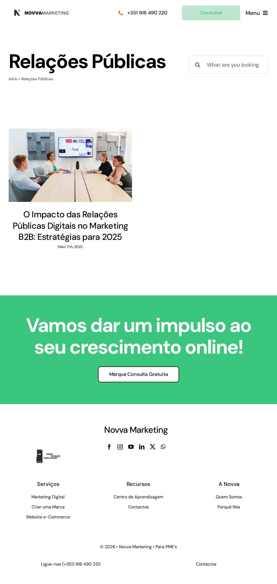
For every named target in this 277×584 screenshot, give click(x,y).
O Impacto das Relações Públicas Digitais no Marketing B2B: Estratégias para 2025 (70, 226)
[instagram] (120, 447)
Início (13, 78)
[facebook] (109, 447)
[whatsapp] (163, 447)
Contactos (206, 564)
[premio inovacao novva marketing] (51, 452)
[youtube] (131, 447)
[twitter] (152, 447)
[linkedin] (141, 447)
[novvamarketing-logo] (40, 11)
